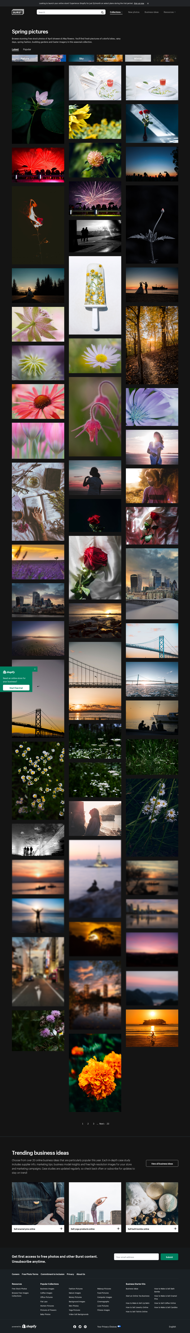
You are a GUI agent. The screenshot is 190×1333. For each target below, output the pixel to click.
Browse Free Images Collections (20, 1294)
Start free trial (16, 687)
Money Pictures (75, 1297)
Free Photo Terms (30, 1273)
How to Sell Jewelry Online (137, 1307)
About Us (81, 1273)
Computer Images (104, 1297)
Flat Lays (43, 1301)
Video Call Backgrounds (78, 1314)
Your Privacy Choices (107, 1326)
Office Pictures (46, 1297)
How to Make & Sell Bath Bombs (164, 1290)
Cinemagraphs (103, 1301)
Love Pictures (103, 1305)
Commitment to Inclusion (52, 1273)
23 (108, 1123)
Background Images (77, 1301)
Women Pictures (47, 1305)
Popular (27, 49)
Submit (169, 1256)
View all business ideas (162, 1163)
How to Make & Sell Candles (165, 1307)
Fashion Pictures (76, 1288)
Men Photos (74, 1305)
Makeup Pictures (104, 1288)
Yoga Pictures (74, 1309)
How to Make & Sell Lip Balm (137, 1302)
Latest (15, 49)
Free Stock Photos (19, 1288)
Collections (115, 11)
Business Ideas (132, 1288)
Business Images (47, 1288)
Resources (169, 11)
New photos (133, 11)
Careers (15, 1273)
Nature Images (75, 1292)
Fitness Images (103, 1309)
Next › (102, 1123)
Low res (54, 140)
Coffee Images (46, 1292)
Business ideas (152, 11)
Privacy (70, 1273)
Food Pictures (103, 1292)
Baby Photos (45, 1314)
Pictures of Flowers (48, 1309)
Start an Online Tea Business (137, 1295)
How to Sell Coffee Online (165, 1302)
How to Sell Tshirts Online (136, 1311)
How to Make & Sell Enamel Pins (165, 1297)
